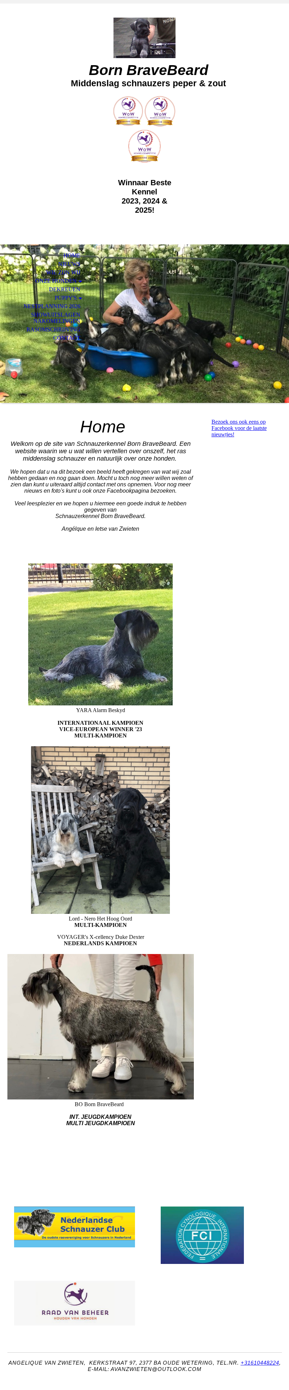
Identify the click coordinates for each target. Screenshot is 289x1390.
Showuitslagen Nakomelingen (55, 318)
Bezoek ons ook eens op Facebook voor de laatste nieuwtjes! (239, 428)
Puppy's (66, 298)
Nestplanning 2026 (52, 306)
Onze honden (56, 281)
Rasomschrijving (53, 329)
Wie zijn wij (63, 272)
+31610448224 (260, 1363)
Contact (66, 338)
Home (71, 255)
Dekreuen (64, 289)
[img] (144, 38)
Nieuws (69, 264)
